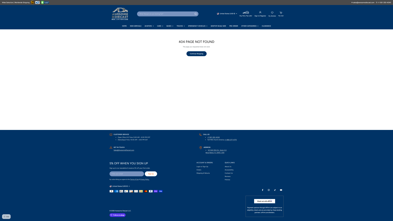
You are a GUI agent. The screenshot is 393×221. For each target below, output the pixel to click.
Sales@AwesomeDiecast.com (124, 150)
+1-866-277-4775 (231, 140)
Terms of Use (134, 179)
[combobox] (167, 13)
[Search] (195, 14)
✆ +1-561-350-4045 (383, 2)
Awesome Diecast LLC (123, 211)
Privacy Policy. (144, 179)
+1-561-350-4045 (213, 137)
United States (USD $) (227, 14)
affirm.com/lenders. (268, 212)
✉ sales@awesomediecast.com (362, 2)
